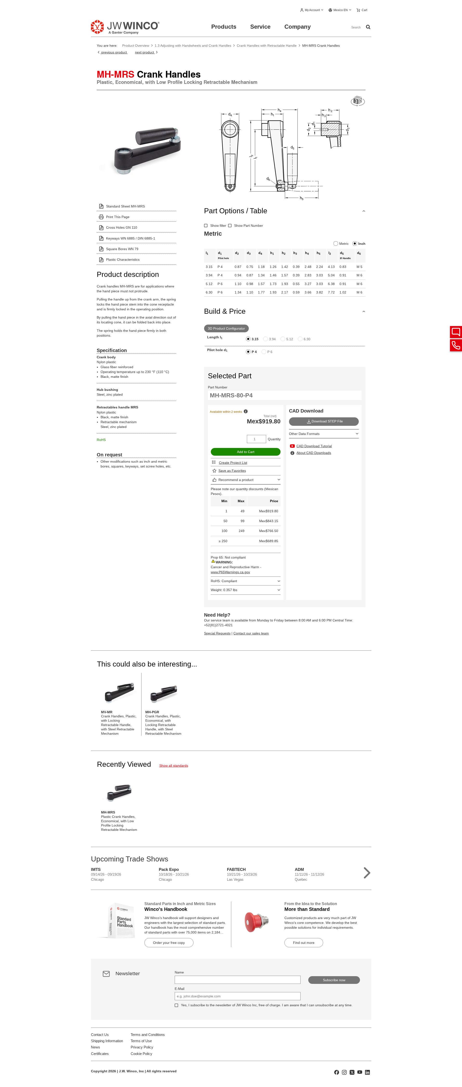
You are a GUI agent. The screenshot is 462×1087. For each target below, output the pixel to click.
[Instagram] (344, 1072)
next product (145, 52)
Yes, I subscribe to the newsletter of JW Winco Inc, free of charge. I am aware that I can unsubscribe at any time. (267, 1005)
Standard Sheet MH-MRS (125, 206)
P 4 (254, 352)
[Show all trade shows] (367, 871)
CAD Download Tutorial (314, 446)
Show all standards (173, 765)
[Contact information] (456, 345)
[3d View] (358, 101)
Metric (344, 244)
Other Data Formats (304, 434)
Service (260, 26)
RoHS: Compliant (224, 581)
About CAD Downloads (313, 453)
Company (297, 26)
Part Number (217, 387)
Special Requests (217, 633)
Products (223, 26)
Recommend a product (235, 480)
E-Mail (179, 989)
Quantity (274, 439)
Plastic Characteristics (123, 259)
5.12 (289, 339)
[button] (312, 10)
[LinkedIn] (367, 1072)
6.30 (307, 339)
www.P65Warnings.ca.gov (230, 572)
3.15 (255, 339)
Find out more (303, 943)
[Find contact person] (456, 332)
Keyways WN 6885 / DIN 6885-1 (130, 238)
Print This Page (117, 217)
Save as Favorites (232, 471)
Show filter (218, 225)
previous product (114, 52)
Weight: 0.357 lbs (224, 590)
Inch (362, 244)
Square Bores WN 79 (122, 249)
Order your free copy (169, 943)
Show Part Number (248, 225)
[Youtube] (360, 1072)
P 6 (269, 352)
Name (179, 972)
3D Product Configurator (226, 328)
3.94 (272, 339)
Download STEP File (327, 421)
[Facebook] (337, 1072)
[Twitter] (352, 1072)
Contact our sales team (251, 633)
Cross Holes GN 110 (121, 227)
